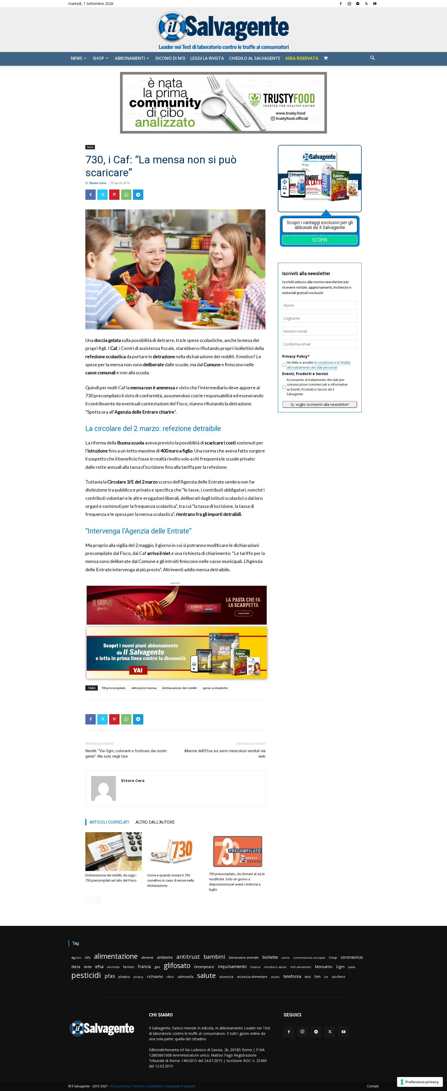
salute (206, 975)
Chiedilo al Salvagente (254, 58)
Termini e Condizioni (148, 1086)
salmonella (185, 977)
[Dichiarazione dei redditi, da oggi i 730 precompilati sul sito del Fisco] (113, 851)
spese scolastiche (215, 688)
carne (285, 958)
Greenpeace (204, 966)
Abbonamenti (130, 58)
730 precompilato (113, 688)
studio (275, 977)
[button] (372, 58)
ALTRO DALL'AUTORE (155, 822)
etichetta (113, 967)
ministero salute (275, 967)
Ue (326, 977)
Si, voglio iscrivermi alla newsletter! (320, 404)
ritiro (170, 977)
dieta (75, 966)
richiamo (155, 976)
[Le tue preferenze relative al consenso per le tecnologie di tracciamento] (420, 1082)
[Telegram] (358, 3)
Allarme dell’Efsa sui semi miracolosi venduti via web (224, 754)
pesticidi (86, 975)
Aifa (88, 957)
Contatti (373, 1086)
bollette (270, 957)
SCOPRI (319, 240)
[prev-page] (88, 900)
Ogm (340, 966)
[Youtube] (375, 3)
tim (317, 976)
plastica (124, 977)
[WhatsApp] (126, 194)
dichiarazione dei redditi (179, 688)
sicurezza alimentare (252, 977)
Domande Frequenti (180, 1086)
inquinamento (232, 966)
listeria (255, 967)
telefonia (292, 976)
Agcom (76, 958)
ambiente (165, 957)
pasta (351, 967)
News (76, 58)
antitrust (188, 956)
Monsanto (323, 966)
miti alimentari (300, 967)
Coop (333, 957)
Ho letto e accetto (318, 364)
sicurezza (226, 977)
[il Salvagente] (223, 30)
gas (157, 966)
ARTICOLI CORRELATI (109, 822)
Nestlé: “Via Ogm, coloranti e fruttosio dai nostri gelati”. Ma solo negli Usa (126, 754)
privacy (138, 977)
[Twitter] (366, 3)
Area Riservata (301, 58)
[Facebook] (341, 3)
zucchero (338, 977)
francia (144, 966)
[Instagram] (349, 3)
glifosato (177, 965)
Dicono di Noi (170, 58)
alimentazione (116, 956)
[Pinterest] (114, 194)
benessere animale (244, 957)
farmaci (128, 967)
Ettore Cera (98, 183)
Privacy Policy (120, 1086)
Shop (98, 58)
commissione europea (309, 958)
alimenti (147, 957)
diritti (88, 966)
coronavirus (352, 957)
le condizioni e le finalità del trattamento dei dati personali (318, 364)
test (308, 976)
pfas (110, 976)
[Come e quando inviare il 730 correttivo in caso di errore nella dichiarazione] (175, 851)
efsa (99, 966)
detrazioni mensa (144, 688)
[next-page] (97, 900)
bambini (214, 956)
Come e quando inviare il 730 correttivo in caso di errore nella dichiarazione (170, 880)
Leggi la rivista (207, 58)
